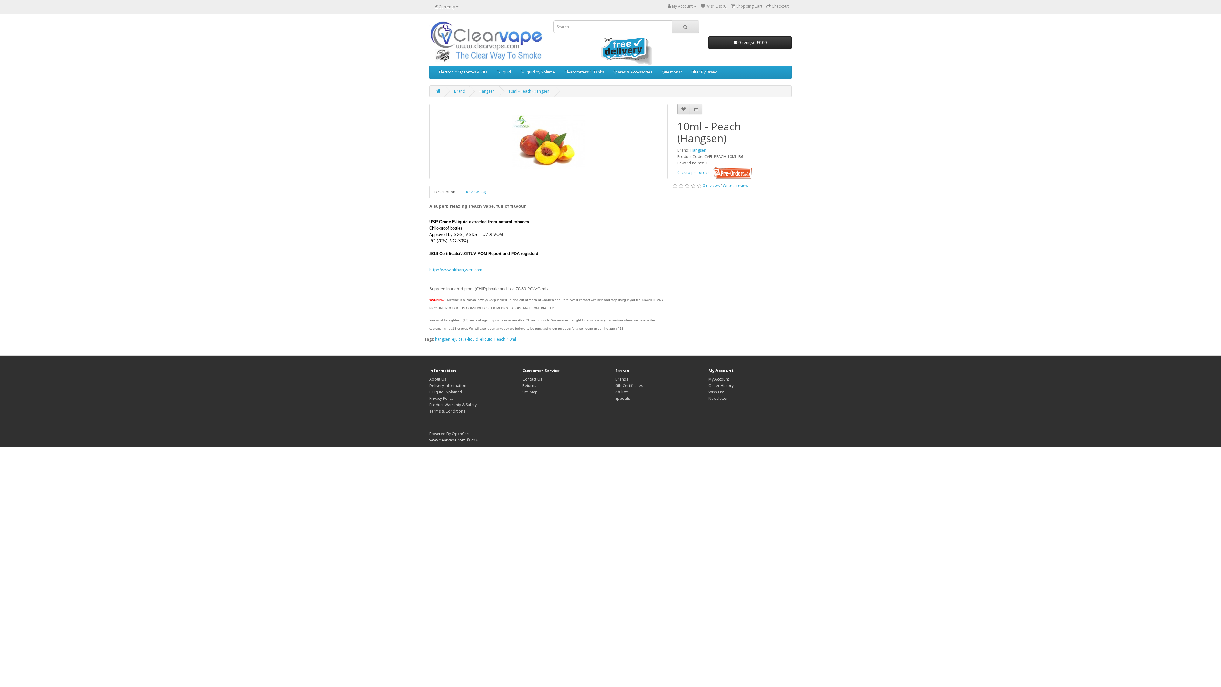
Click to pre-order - (695, 172)
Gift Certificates (629, 385)
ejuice (457, 339)
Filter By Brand (704, 72)
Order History (721, 385)
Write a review (735, 185)
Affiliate (622, 392)
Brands (621, 379)
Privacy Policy (441, 398)
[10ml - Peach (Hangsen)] (548, 141)
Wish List (716, 392)
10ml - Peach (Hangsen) (529, 91)
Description (444, 192)
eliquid (486, 339)
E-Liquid (504, 72)
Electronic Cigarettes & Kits (463, 72)
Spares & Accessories (632, 72)
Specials (622, 398)
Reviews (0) (476, 192)
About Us (437, 379)
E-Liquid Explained (445, 392)
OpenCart (461, 433)
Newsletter (718, 398)
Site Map (530, 392)
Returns (529, 385)
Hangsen (487, 91)
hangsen (442, 339)
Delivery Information (447, 385)
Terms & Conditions (447, 411)
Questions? (672, 72)
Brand (459, 91)
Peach (499, 339)
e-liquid (471, 339)
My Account (718, 379)
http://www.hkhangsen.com (455, 270)
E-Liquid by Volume (538, 72)
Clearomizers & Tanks (584, 72)
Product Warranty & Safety (453, 404)
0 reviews (711, 185)
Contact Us (532, 379)
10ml (511, 339)
